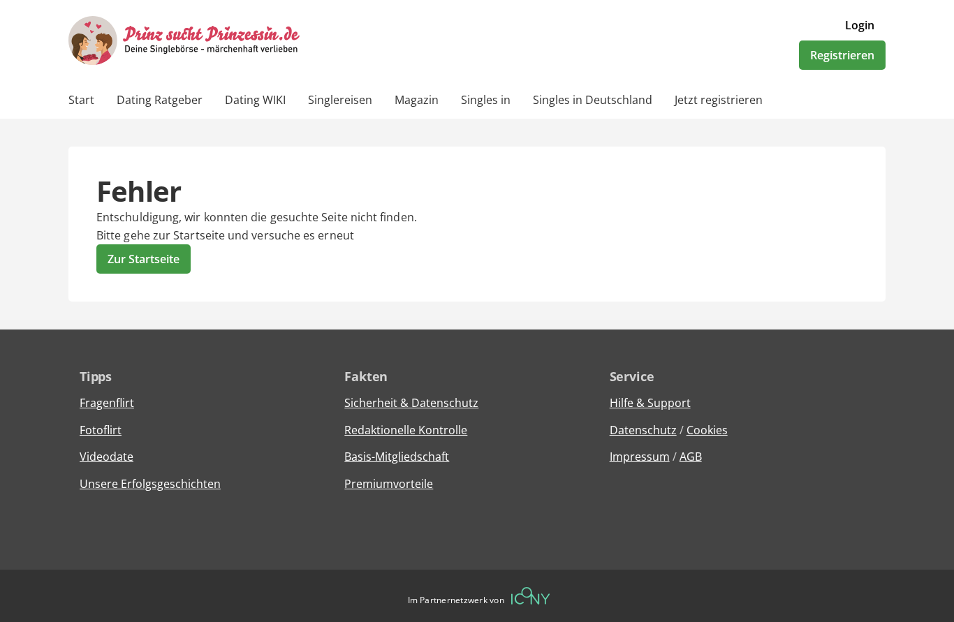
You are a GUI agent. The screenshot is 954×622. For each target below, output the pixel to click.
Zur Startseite (143, 259)
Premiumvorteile (388, 483)
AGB (691, 456)
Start (81, 100)
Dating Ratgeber (160, 100)
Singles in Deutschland (592, 100)
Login (859, 25)
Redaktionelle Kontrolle (405, 430)
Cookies (707, 430)
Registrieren (842, 55)
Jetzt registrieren (719, 100)
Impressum (640, 456)
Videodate (106, 456)
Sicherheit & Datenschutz (411, 402)
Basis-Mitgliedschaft (396, 456)
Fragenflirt (107, 402)
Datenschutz (643, 430)
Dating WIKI (255, 100)
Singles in (486, 100)
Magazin (417, 100)
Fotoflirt (101, 430)
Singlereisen (340, 100)
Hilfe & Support (650, 402)
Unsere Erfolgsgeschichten (150, 483)
